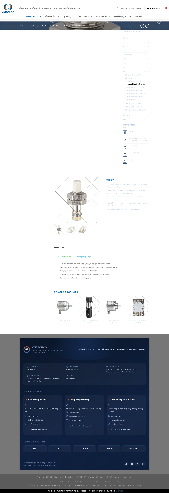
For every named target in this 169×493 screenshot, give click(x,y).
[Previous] (54, 312)
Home (22, 25)
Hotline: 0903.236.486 (35, 420)
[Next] (149, 312)
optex (125, 46)
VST (124, 67)
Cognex (126, 38)
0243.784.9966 (32, 416)
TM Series (133, 146)
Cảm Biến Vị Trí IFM (49, 25)
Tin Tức (116, 482)
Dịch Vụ (74, 482)
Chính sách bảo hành (105, 349)
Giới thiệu (121, 349)
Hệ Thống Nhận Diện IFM (134, 107)
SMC (124, 59)
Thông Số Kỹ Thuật (84, 257)
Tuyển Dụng (106, 482)
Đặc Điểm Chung (64, 257)
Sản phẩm (64, 482)
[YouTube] (132, 464)
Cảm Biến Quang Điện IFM (137, 93)
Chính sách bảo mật (86, 349)
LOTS (125, 63)
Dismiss (119, 491)
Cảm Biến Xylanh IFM (135, 81)
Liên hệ (142, 349)
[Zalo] (143, 464)
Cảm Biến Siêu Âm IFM (135, 96)
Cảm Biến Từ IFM (133, 99)
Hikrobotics (127, 55)
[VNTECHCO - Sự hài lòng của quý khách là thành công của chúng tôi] (8, 8)
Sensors (132, 131)
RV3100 (114, 322)
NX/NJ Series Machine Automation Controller (138, 140)
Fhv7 (131, 160)
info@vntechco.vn (34, 424)
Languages (152, 8)
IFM (32, 25)
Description (59, 248)
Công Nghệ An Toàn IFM (133, 75)
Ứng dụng (84, 482)
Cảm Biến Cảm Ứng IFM (74, 25)
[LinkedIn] (137, 464)
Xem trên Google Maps (38, 429)
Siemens (126, 115)
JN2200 (138, 322)
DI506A (89, 322)
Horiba (125, 42)
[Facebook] (126, 464)
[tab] (59, 248)
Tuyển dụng (132, 349)
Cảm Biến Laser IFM (134, 90)
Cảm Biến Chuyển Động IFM (135, 110)
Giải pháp (95, 482)
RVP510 (65, 322)
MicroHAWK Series (136, 153)
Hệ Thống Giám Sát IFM (133, 104)
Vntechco (54, 482)
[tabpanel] (101, 272)
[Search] (166, 8)
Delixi (125, 50)
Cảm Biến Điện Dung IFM (136, 87)
